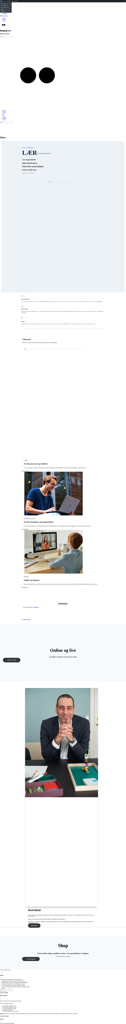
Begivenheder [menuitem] (15, 1)
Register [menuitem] (9, 1)
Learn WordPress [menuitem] (4, 7)
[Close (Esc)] (0, 978)
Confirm (6, 1016)
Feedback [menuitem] (3, 11)
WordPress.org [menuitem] (4, 3)
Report (6, 992)
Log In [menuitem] (4, 1)
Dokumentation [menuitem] (4, 5)
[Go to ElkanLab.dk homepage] (3, 15)
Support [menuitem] (2, 9)
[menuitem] (1, 1)
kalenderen (36, 607)
